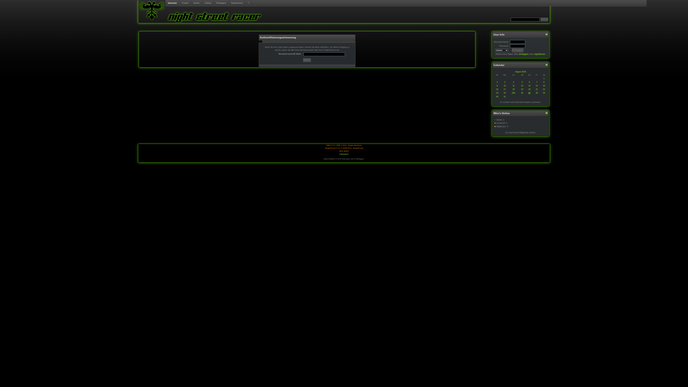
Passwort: (504, 46)
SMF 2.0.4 (330, 145)
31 (505, 96)
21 (537, 89)
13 (529, 86)
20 (529, 89)
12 (522, 86)
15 (544, 86)
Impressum (344, 154)
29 (544, 93)
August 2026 (520, 72)
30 (497, 96)
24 (505, 93)
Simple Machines (355, 145)
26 (522, 93)
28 (537, 93)
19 (522, 89)
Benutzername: (501, 42)
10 (505, 86)
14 (537, 86)
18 (513, 89)
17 (505, 89)
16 (497, 89)
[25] (513, 93)
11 (514, 86)
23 (497, 93)
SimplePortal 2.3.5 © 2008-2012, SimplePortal (344, 148)
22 (544, 89)
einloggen (524, 54)
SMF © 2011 (341, 145)
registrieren (539, 54)
